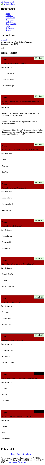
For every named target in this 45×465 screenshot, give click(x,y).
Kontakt (8, 30)
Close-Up (9, 16)
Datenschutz (22, 462)
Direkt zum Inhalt (7, 2)
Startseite (4, 40)
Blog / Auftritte (11, 24)
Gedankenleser (27, 454)
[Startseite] (8, 4)
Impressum (13, 462)
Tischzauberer (16, 454)
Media (8, 26)
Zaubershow (10, 18)
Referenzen (10, 20)
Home (8, 14)
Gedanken (9, 22)
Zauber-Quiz (10, 28)
